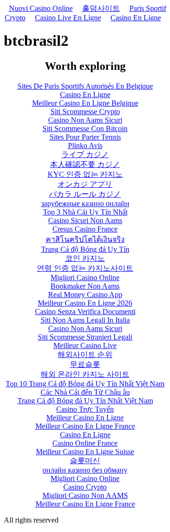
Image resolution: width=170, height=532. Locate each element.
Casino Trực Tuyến (85, 409)
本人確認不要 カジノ (85, 164)
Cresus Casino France (85, 229)
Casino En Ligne (135, 18)
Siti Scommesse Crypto (85, 112)
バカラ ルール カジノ (85, 194)
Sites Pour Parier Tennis (85, 137)
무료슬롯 (85, 364)
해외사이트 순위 (85, 354)
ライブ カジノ (85, 154)
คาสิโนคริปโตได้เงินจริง (85, 239)
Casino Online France (85, 443)
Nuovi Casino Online (41, 8)
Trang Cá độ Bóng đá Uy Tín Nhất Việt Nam (85, 401)
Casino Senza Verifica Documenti (85, 312)
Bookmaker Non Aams (85, 286)
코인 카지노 (85, 258)
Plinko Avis (85, 145)
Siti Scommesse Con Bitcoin (85, 129)
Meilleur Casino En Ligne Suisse (85, 452)
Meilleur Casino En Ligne (85, 418)
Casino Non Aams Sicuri (85, 120)
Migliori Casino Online (85, 278)
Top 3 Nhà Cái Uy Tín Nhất (85, 212)
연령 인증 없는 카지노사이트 (85, 268)
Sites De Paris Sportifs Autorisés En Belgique (85, 86)
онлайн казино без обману (85, 470)
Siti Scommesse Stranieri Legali (85, 337)
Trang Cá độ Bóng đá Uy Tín (85, 249)
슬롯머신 (85, 461)
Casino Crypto (85, 487)
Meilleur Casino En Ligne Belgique (85, 103)
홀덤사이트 (101, 8)
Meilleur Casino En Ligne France (85, 426)
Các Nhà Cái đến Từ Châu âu (85, 392)
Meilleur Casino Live (85, 345)
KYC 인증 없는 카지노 (85, 174)
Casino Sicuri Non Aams (85, 220)
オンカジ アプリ (85, 184)
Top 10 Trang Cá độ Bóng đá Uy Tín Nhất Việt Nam (85, 384)
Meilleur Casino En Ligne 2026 (85, 303)
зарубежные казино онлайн (85, 204)
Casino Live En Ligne (68, 18)
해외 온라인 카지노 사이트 (85, 374)
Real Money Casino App (85, 295)
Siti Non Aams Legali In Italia (85, 320)
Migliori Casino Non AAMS (85, 495)
